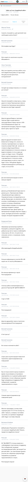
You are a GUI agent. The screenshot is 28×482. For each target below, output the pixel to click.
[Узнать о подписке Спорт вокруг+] (17, 1)
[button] (25, 479)
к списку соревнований (7, 5)
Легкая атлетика (10, 1)
